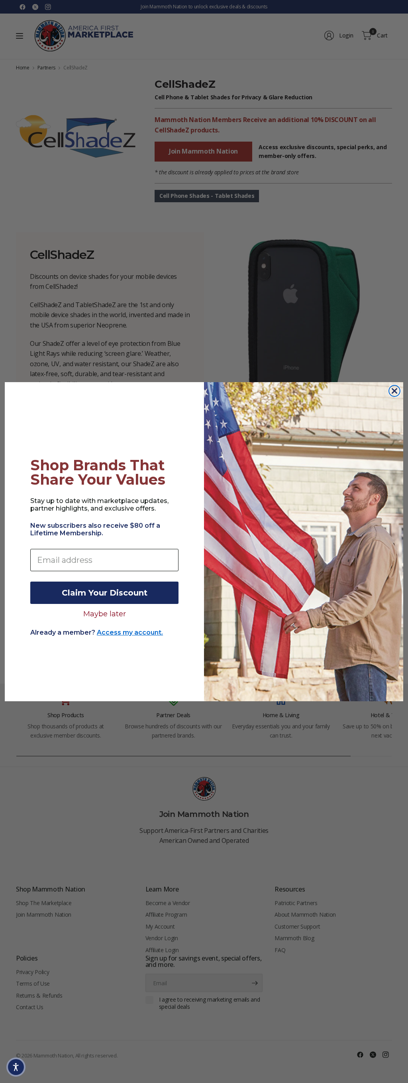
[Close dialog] (394, 391)
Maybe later (104, 613)
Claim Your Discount (104, 593)
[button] (16, 1067)
